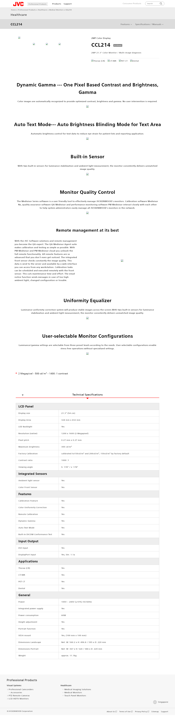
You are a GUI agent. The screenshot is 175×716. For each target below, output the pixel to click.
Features (125, 24)
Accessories (16, 692)
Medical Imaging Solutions (77, 689)
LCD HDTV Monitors (19, 699)
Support (68, 4)
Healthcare (42, 10)
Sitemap (155, 712)
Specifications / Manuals (148, 24)
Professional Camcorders (21, 689)
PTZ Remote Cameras (19, 695)
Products (56, 4)
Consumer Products (132, 3)
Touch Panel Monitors (75, 695)
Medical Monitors (56, 10)
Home (13, 10)
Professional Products (38, 4)
